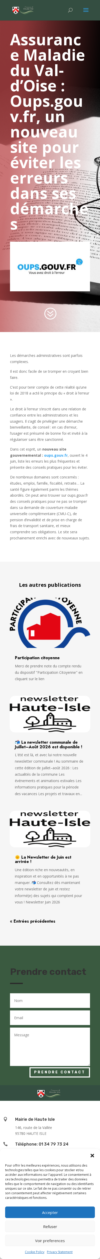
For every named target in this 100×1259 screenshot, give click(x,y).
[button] (92, 1155)
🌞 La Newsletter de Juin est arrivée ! (43, 859)
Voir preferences (50, 1240)
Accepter (50, 1212)
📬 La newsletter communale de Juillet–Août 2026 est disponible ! (48, 744)
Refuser (50, 1226)
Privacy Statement (60, 1252)
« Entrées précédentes (32, 921)
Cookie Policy (34, 1252)
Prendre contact (59, 1072)
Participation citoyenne (37, 658)
